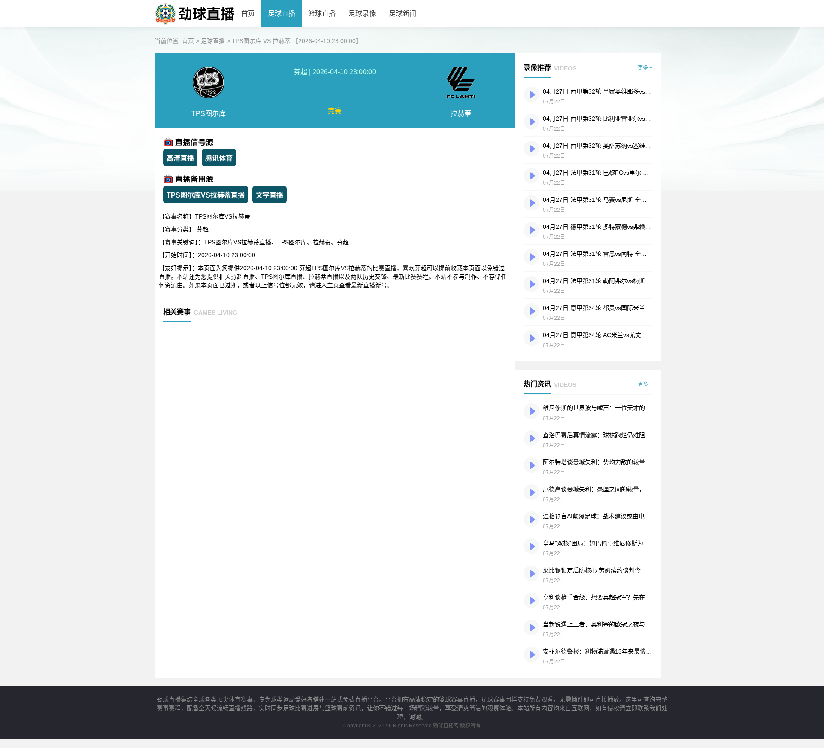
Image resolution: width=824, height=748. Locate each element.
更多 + (645, 68)
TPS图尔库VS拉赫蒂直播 (206, 195)
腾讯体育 (219, 158)
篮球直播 (322, 13)
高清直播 (180, 158)
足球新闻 (402, 13)
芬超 (203, 229)
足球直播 (281, 13)
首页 (248, 13)
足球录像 (362, 13)
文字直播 (269, 195)
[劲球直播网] (194, 25)
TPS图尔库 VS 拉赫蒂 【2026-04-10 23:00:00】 (297, 40)
